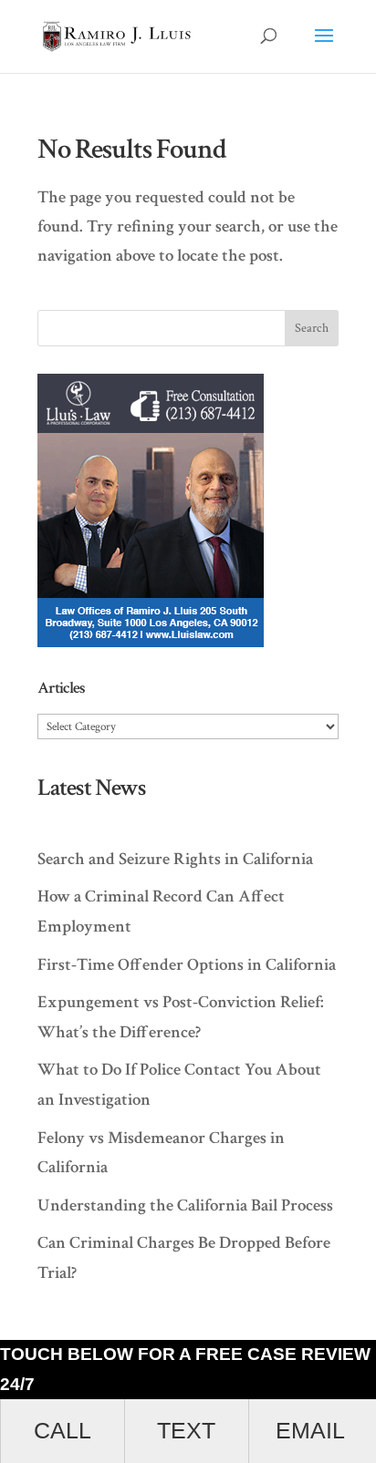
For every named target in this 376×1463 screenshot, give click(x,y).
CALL (62, 1430)
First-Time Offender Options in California (186, 964)
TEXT (186, 1430)
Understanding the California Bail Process (185, 1205)
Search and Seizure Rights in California (175, 859)
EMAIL (310, 1430)
